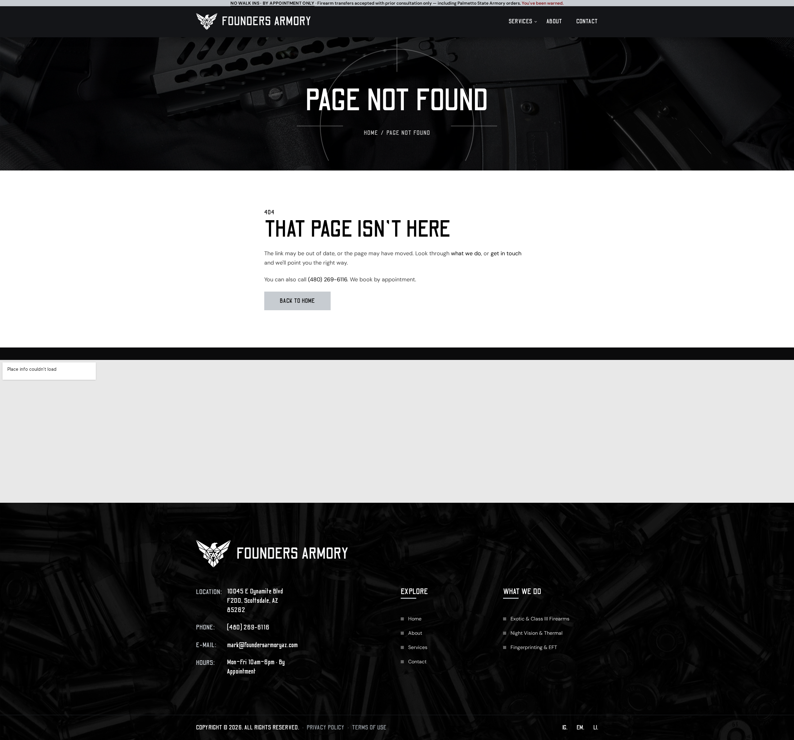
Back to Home (297, 300)
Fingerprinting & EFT (534, 647)
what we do (466, 253)
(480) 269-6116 (327, 279)
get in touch (506, 253)
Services (521, 21)
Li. (595, 727)
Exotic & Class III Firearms (540, 618)
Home (371, 132)
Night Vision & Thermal (537, 633)
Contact (587, 21)
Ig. (564, 727)
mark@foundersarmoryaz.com (262, 645)
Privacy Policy (326, 727)
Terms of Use (369, 727)
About (554, 21)
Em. (580, 727)
